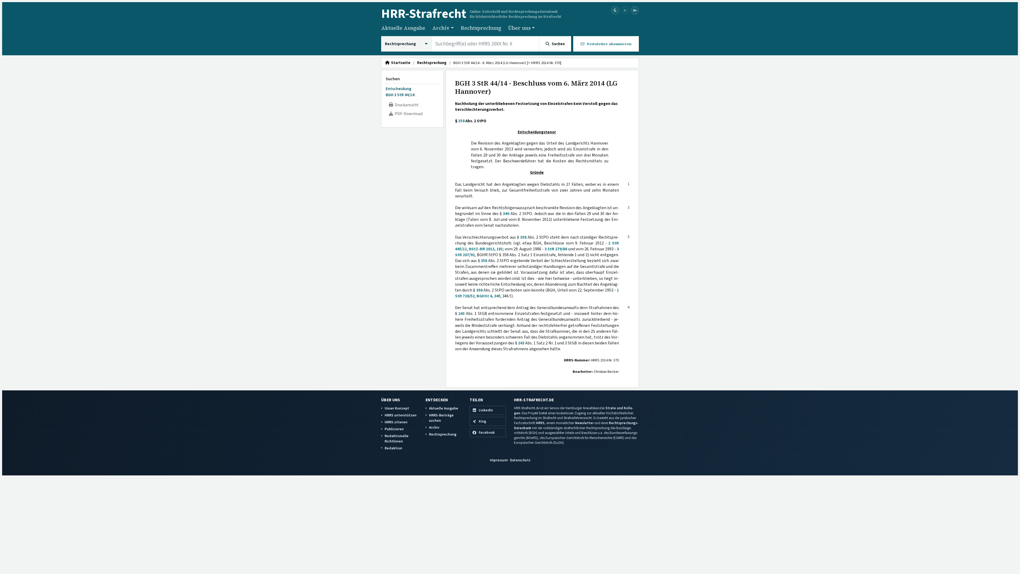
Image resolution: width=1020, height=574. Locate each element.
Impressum (499, 460)
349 (506, 214)
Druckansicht (406, 105)
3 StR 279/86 (556, 249)
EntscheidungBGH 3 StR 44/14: (400, 92)
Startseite (399, 63)
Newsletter (584, 422)
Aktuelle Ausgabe (403, 28)
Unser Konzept (397, 408)
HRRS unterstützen (400, 415)
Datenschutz (520, 460)
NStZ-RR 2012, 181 (486, 249)
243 (461, 313)
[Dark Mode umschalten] (615, 10)
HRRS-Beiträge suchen (441, 417)
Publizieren (394, 429)
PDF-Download (408, 114)
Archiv (434, 427)
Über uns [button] (519, 28)
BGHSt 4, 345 (488, 296)
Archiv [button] (441, 28)
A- (625, 10)
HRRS (540, 422)
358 (461, 121)
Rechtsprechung (481, 28)
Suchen (393, 79)
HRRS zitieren (396, 422)
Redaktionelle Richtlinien (397, 438)
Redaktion (393, 448)
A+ (635, 10)
